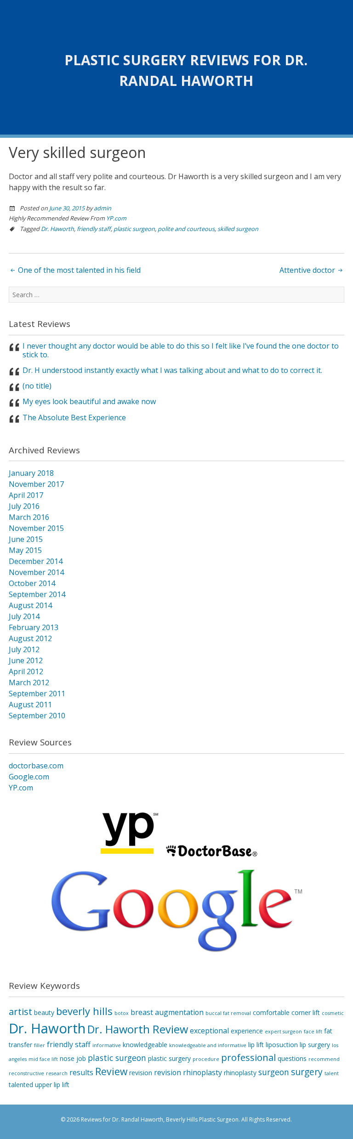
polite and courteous (186, 229)
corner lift (305, 1012)
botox (121, 1013)
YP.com (116, 218)
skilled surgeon (237, 229)
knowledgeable (145, 1044)
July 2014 (24, 616)
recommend (324, 1059)
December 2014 (36, 561)
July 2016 (24, 506)
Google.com (29, 777)
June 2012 (26, 660)
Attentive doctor (308, 270)
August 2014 (30, 605)
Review (111, 1071)
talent (332, 1073)
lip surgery (315, 1044)
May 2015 (25, 550)
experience (247, 1030)
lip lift (256, 1044)
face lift (313, 1031)
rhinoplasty (240, 1072)
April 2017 (26, 495)
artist (20, 1011)
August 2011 (30, 704)
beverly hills (84, 1011)
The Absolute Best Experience (74, 417)
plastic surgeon (134, 229)
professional (248, 1057)
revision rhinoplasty (188, 1072)
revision (140, 1072)
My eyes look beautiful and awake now (89, 401)
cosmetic (333, 1013)
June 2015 (26, 539)
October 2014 (32, 583)
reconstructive (26, 1073)
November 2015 (36, 528)
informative (106, 1045)
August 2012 (30, 638)
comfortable (271, 1012)
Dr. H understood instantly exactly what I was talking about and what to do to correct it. (172, 370)
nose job (73, 1058)
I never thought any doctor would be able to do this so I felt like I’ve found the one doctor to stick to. (181, 350)
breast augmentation (167, 1012)
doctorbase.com (36, 766)
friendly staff (94, 229)
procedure (206, 1059)
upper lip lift (52, 1084)
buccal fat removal (228, 1013)
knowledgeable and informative (207, 1045)
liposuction (282, 1044)
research (57, 1073)
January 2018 (31, 473)
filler (39, 1045)
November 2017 (36, 484)
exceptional (209, 1031)
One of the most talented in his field (78, 270)
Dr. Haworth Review (137, 1029)
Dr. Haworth (57, 229)
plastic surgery (169, 1058)
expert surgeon (283, 1031)
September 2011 (37, 693)
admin (102, 208)
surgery (307, 1072)
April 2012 (26, 671)
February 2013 (33, 627)
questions (292, 1058)
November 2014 (36, 572)
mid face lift (43, 1059)
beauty (44, 1012)
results (81, 1072)
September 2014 (37, 594)
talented (21, 1084)
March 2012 (29, 682)
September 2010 (37, 715)
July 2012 (24, 649)
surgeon (273, 1071)
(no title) (37, 386)
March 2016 (29, 517)
